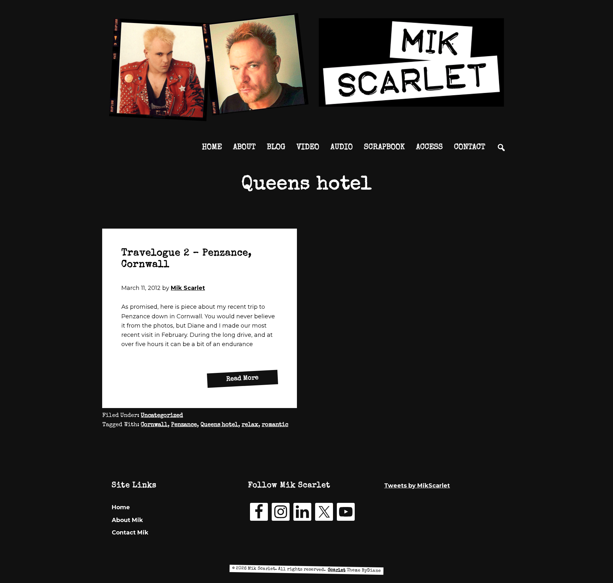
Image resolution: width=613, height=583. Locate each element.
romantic (275, 425)
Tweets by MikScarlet (417, 485)
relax (250, 425)
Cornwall (154, 425)
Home (121, 507)
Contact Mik (130, 532)
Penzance (184, 425)
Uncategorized (162, 416)
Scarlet (336, 570)
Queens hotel (219, 425)
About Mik (127, 520)
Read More (252, 380)
